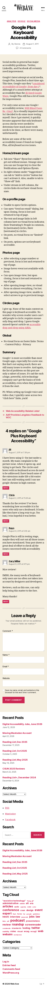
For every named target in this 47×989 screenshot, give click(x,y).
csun (22, 910)
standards (16, 928)
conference (11, 910)
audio (16, 907)
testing (26, 928)
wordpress (18, 935)
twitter (35, 927)
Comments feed (11, 969)
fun (24, 914)
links (4, 921)
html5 (6, 916)
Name (6, 655)
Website (6, 678)
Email (6, 666)
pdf (8, 921)
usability (6, 931)
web (40, 931)
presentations (33, 921)
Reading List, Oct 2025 (15, 751)
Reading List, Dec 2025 (15, 742)
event (39, 910)
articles (8, 906)
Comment (8, 631)
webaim (7, 934)
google (22, 21)
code (29, 907)
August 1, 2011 (32, 44)
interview (15, 916)
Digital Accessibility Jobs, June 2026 (22, 724)
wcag (26, 931)
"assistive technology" (14, 900)
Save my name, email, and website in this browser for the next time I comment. (22, 691)
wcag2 (33, 931)
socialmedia (33, 21)
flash (14, 914)
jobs (32, 916)
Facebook (10, 819)
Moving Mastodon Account (17, 733)
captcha (23, 907)
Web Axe (14, 984)
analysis (11, 21)
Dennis (17, 44)
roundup (18, 924)
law (38, 916)
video (13, 931)
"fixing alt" (30, 901)
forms (19, 914)
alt (27, 903)
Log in (6, 961)
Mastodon (10, 813)
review (7, 924)
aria (31, 903)
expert (7, 913)
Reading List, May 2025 (15, 759)
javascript (24, 917)
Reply (5, 488)
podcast (17, 920)
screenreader (33, 924)
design (29, 910)
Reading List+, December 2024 (19, 777)
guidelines (36, 914)
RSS (7, 808)
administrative (10, 903)
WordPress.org (11, 972)
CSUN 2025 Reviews (14, 768)
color (34, 907)
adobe (22, 903)
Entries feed (9, 965)
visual (20, 931)
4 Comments (25, 48)
